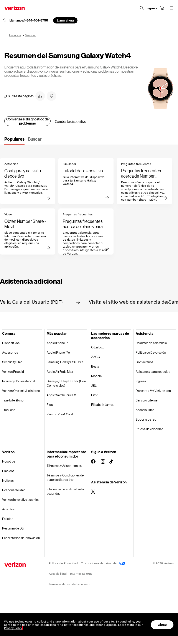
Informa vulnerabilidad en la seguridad (65, 491)
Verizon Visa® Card (60, 414)
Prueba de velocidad (149, 429)
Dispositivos (11, 343)
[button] (40, 96)
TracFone (8, 410)
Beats (95, 366)
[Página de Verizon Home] (14, 8)
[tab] (14, 140)
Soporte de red (146, 419)
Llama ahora (65, 20)
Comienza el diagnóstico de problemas (27, 121)
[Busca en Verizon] (142, 8)
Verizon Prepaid (13, 371)
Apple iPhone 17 (57, 343)
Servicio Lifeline (147, 400)
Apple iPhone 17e (58, 352)
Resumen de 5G (13, 528)
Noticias (8, 480)
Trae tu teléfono (12, 400)
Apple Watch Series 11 (61, 395)
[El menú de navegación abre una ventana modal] (171, 8)
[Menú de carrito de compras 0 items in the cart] (162, 8)
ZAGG (95, 357)
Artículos (8, 509)
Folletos (7, 519)
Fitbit (94, 395)
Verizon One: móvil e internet (21, 391)
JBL (94, 385)
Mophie (96, 376)
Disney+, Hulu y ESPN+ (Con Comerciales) (66, 383)
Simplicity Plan (12, 362)
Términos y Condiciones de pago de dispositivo (65, 477)
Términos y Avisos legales (64, 466)
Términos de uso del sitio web (69, 584)
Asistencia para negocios (153, 371)
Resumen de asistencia (151, 343)
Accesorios (10, 352)
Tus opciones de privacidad (100, 563)
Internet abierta (81, 573)
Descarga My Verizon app (153, 391)
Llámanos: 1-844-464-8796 (29, 20)
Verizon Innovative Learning (21, 499)
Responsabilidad (14, 490)
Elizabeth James (102, 404)
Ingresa (141, 381)
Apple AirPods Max (60, 371)
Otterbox (97, 347)
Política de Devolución (151, 352)
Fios (50, 404)
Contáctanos (144, 362)
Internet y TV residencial (18, 381)
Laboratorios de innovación (21, 538)
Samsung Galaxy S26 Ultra (65, 362)
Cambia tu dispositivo (70, 121)
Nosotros (8, 461)
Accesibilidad (145, 410)
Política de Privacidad (63, 563)
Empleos (8, 471)
